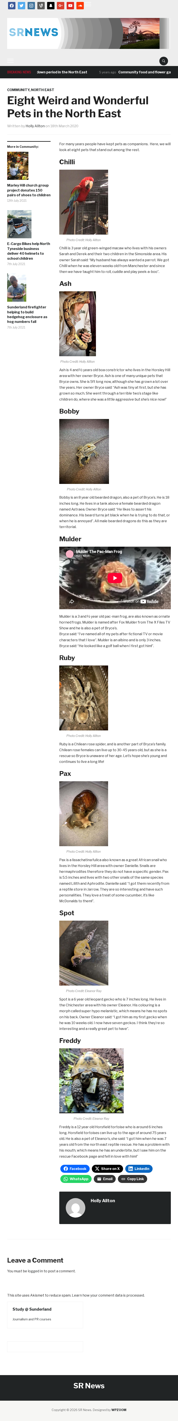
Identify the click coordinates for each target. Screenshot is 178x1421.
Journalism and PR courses (32, 1319)
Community (18, 90)
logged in (35, 1271)
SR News (89, 1385)
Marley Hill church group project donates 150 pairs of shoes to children (29, 190)
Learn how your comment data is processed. (108, 1295)
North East (42, 90)
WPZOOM (118, 1410)
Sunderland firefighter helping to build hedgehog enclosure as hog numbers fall (27, 314)
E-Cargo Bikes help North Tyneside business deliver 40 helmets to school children (28, 251)
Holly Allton (35, 126)
